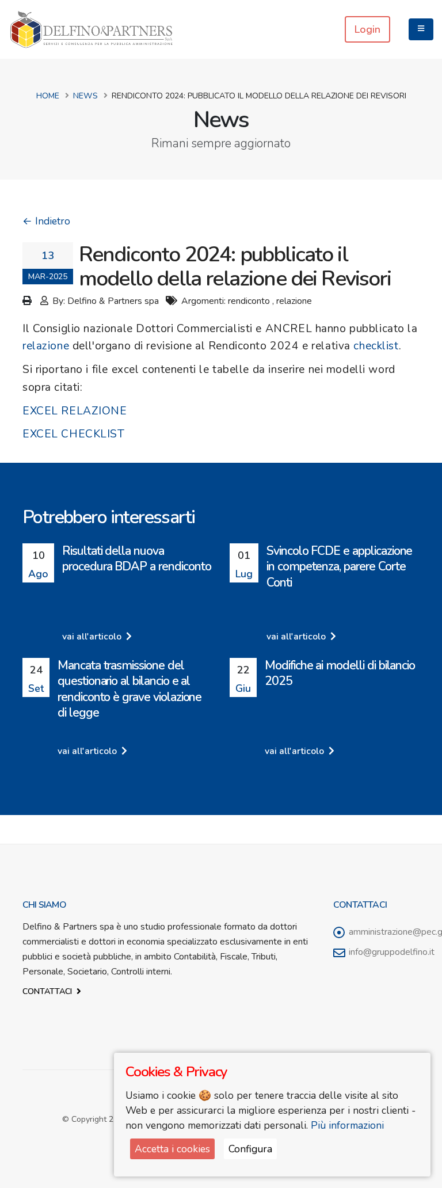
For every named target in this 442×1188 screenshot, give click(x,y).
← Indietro (46, 221)
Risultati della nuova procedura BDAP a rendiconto (136, 558)
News (85, 95)
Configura (250, 1149)
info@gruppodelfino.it (392, 952)
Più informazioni (347, 1125)
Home (47, 95)
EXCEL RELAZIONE (74, 410)
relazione (45, 345)
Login (367, 29)
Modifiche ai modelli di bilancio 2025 (340, 673)
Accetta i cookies (172, 1149)
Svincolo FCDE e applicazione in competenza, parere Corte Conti (339, 567)
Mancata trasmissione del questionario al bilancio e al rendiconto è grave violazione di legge (129, 689)
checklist (375, 345)
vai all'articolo (93, 636)
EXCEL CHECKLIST (73, 434)
